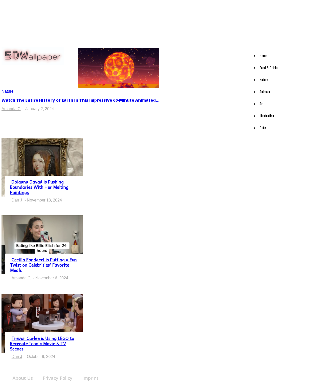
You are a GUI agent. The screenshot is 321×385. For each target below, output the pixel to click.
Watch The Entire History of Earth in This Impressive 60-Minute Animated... (80, 100)
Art (262, 103)
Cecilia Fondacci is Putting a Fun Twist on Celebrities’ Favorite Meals (43, 265)
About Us (23, 378)
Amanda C (11, 109)
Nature (264, 79)
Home (263, 55)
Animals (265, 91)
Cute (263, 127)
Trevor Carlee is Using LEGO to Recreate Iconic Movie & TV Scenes (42, 343)
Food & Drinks (269, 67)
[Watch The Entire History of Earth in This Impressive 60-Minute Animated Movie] (118, 87)
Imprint (90, 378)
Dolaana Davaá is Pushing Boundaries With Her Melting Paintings (39, 187)
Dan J (17, 200)
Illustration (267, 115)
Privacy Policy (57, 378)
